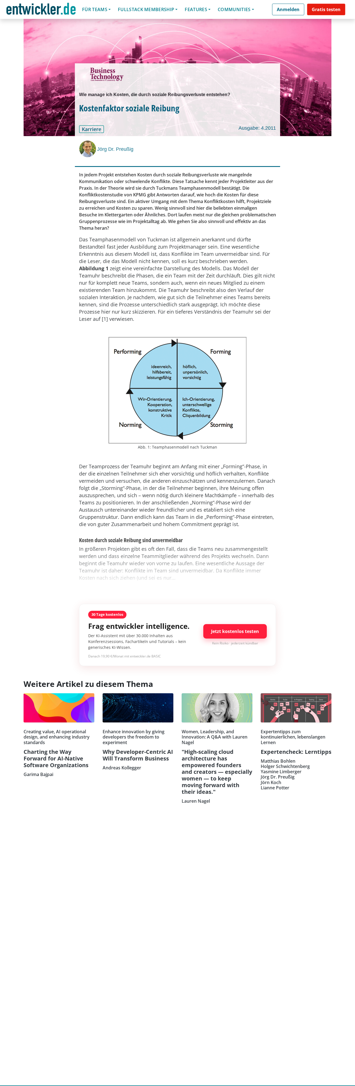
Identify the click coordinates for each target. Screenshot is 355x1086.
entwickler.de (41, 10)
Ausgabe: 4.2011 (257, 128)
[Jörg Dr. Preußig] (88, 149)
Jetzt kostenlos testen (235, 631)
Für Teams (94, 9)
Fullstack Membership (146, 9)
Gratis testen (326, 9)
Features (196, 9)
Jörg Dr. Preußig (115, 149)
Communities (234, 9)
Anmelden (288, 9)
